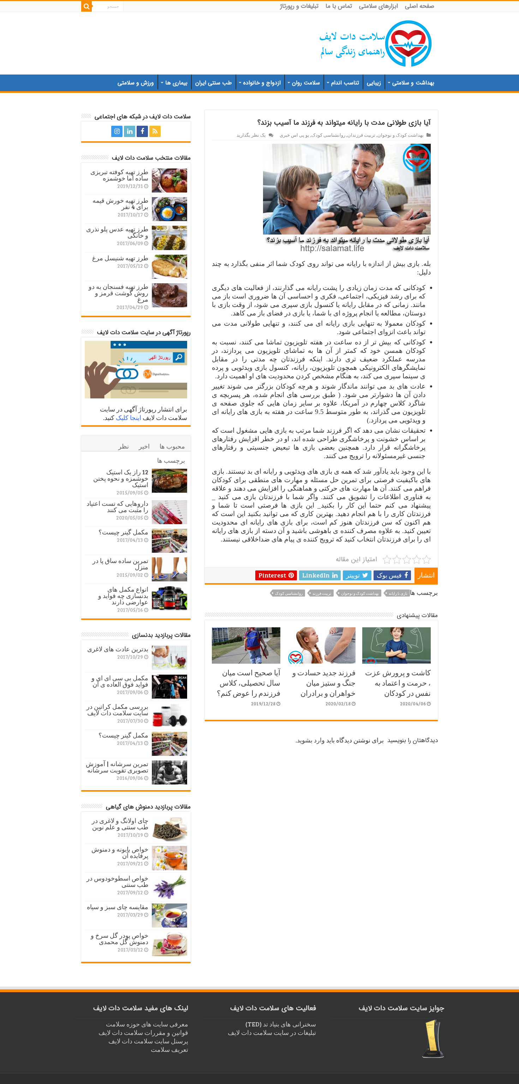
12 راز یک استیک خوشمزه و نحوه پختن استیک (120, 478)
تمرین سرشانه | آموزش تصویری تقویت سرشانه (117, 766)
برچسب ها (171, 460)
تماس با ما (339, 6)
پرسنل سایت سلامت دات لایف (148, 1041)
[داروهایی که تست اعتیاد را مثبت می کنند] (169, 512)
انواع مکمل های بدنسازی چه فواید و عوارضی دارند (123, 595)
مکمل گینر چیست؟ (123, 532)
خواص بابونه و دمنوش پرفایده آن (119, 852)
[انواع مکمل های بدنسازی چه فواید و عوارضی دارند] (169, 598)
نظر (123, 446)
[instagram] (117, 131)
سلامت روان (306, 82)
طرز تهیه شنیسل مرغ (120, 258)
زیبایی (374, 82)
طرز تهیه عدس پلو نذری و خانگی (117, 232)
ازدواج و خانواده (262, 82)
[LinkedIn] (129, 131)
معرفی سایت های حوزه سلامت (147, 1024)
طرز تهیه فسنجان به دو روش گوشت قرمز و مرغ (118, 292)
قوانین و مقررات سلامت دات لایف (143, 1032)
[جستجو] (86, 6)
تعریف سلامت (169, 1049)
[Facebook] (142, 131)
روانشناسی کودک (328, 135)
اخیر (144, 446)
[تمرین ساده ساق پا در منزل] (169, 569)
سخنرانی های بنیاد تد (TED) (280, 1024)
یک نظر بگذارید (251, 135)
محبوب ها (172, 446)
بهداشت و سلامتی (413, 82)
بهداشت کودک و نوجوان (400, 135)
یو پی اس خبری (294, 135)
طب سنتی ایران (213, 82)
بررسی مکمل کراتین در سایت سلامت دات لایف (117, 709)
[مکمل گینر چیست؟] (169, 541)
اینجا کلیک (128, 417)
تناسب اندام (345, 82)
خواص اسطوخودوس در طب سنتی (117, 881)
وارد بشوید (311, 740)
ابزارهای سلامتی (378, 6)
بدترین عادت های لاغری (117, 649)
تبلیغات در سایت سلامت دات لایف (272, 1032)
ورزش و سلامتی (136, 82)
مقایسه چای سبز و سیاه (117, 906)
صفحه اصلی (419, 6)
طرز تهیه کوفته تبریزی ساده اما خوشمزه (119, 174)
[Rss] (155, 131)
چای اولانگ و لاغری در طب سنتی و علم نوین (120, 823)
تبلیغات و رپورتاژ (299, 6)
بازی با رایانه (398, 593)
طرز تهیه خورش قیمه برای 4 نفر (120, 203)
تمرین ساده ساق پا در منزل (120, 563)
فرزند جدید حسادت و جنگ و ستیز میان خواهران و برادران (324, 682)
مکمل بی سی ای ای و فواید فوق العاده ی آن (119, 681)
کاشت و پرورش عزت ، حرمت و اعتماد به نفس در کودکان (398, 682)
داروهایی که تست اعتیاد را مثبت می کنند (117, 506)
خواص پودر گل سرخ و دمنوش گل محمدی (119, 938)
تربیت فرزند (321, 593)
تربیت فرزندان (361, 135)
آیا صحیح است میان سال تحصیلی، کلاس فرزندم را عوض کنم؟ (248, 682)
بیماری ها (176, 82)
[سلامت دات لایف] (376, 42)
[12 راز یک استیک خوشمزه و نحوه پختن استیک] (169, 481)
